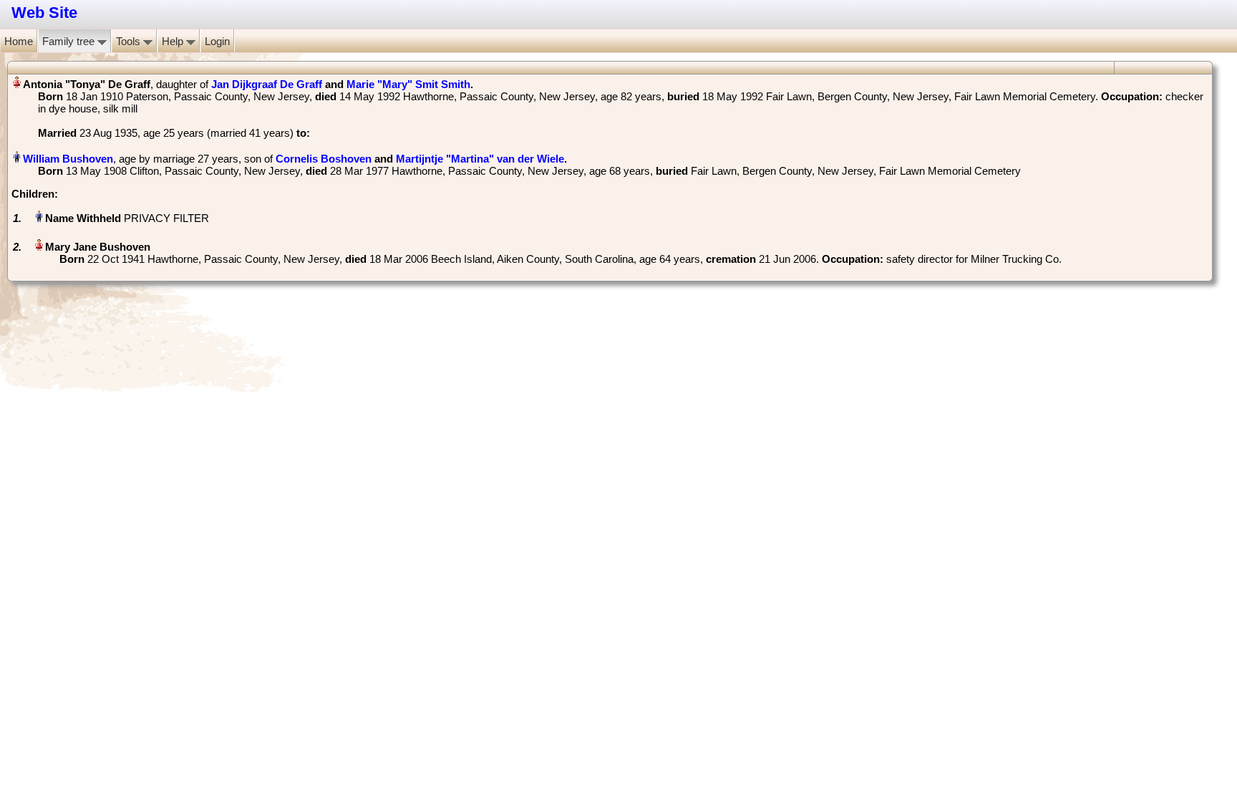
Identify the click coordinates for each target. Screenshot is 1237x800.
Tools (129, 41)
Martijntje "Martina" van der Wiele (480, 159)
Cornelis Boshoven (324, 159)
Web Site (44, 12)
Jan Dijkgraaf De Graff (266, 84)
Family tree (69, 41)
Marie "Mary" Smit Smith (408, 84)
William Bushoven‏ (68, 159)
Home (18, 41)
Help (174, 41)
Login (217, 41)
